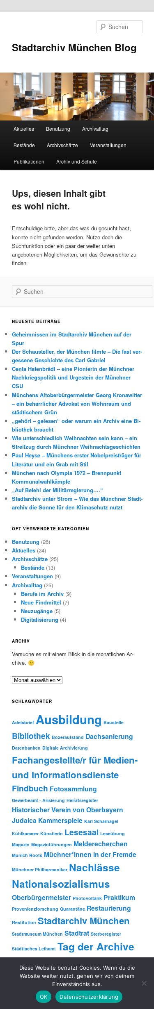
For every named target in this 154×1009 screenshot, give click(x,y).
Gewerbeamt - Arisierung (38, 800)
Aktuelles (24, 128)
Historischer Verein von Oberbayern (67, 809)
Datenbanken (26, 748)
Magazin (21, 844)
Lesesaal (81, 832)
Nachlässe (94, 867)
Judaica (24, 820)
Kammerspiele (60, 820)
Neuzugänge (37, 611)
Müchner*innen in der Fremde (90, 854)
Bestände (24, 144)
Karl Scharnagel (101, 821)
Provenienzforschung (35, 909)
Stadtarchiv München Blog (74, 47)
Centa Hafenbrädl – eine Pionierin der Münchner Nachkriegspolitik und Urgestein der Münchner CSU (73, 377)
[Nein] (144, 983)
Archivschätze (62, 144)
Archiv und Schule (76, 161)
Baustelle (113, 722)
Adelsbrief (23, 722)
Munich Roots (27, 855)
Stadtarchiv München (84, 920)
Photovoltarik (87, 898)
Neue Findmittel (41, 602)
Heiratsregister (82, 800)
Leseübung (112, 833)
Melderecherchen (101, 843)
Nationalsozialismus (61, 883)
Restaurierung (109, 908)
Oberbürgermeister (41, 897)
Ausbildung (69, 719)
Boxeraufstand (68, 737)
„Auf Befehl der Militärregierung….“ (57, 490)
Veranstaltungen (108, 144)
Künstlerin (51, 833)
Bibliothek (31, 735)
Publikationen (29, 161)
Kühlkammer (25, 833)
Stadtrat (76, 933)
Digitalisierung (39, 619)
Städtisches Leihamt (34, 948)
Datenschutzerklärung (89, 996)
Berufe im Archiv (42, 594)
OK (44, 996)
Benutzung (58, 128)
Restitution (24, 922)
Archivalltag (95, 128)
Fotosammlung (73, 788)
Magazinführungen (51, 844)
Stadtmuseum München (37, 934)
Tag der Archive (95, 946)
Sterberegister (106, 934)
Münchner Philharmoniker (39, 869)
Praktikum (119, 897)
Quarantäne (72, 909)
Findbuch (30, 788)
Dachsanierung (109, 736)
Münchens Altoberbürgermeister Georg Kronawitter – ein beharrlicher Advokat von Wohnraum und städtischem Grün (77, 403)
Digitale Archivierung (65, 748)
